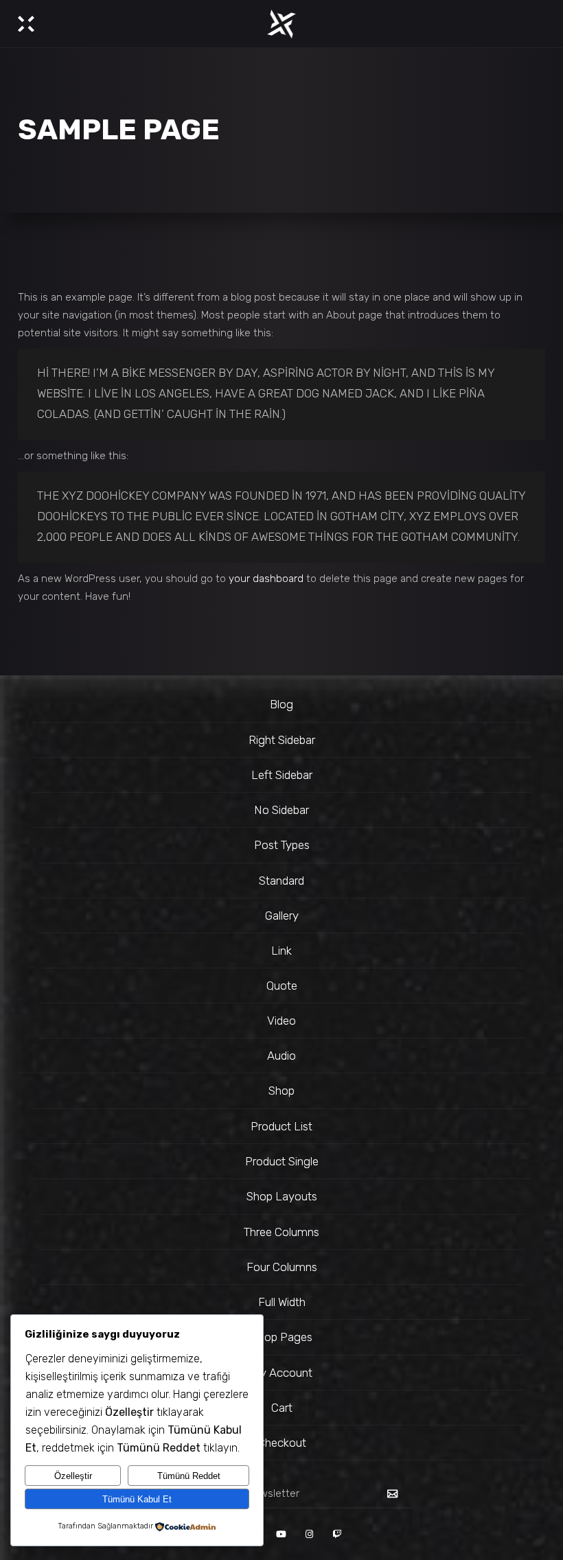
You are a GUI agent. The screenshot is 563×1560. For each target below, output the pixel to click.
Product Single (282, 1161)
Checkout (281, 1443)
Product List (281, 1126)
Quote (281, 985)
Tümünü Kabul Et (137, 1499)
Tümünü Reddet (188, 1476)
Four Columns (281, 1267)
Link (281, 950)
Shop (281, 1090)
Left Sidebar (281, 775)
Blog (281, 704)
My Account (281, 1372)
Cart (281, 1408)
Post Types (282, 845)
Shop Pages (281, 1337)
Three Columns (281, 1232)
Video (281, 1020)
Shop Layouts (281, 1196)
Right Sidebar (282, 740)
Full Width (282, 1302)
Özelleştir (73, 1476)
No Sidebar (281, 810)
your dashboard (266, 578)
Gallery (282, 915)
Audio (281, 1055)
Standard (281, 880)
